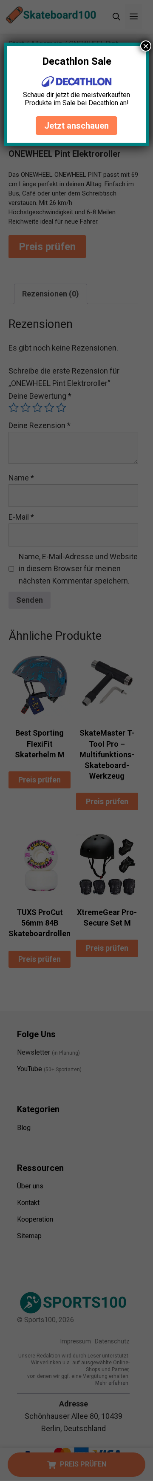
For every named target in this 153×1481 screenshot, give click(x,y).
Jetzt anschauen (76, 126)
